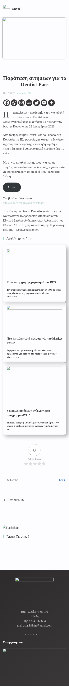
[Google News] (29, 102)
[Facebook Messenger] (44, 102)
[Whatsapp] (14, 102)
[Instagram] (21, 102)
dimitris (21, 93)
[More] (51, 102)
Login (62, 480)
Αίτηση (11, 187)
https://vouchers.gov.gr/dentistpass (23, 202)
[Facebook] (6, 102)
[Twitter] (36, 102)
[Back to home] (6, 8)
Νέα (30, 93)
